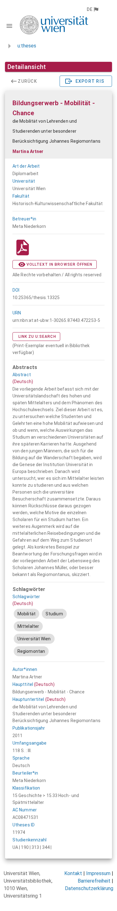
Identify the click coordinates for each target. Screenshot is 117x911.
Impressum (98, 873)
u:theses (26, 46)
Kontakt (73, 873)
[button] (92, 9)
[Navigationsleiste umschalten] (9, 26)
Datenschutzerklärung (89, 888)
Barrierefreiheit (94, 881)
